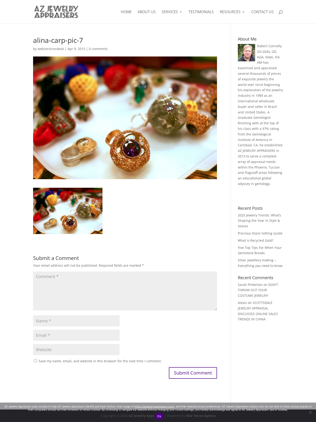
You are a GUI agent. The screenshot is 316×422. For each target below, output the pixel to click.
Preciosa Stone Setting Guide (260, 233)
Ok (159, 416)
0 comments (98, 49)
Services (170, 12)
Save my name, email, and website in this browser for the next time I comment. (100, 361)
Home (126, 12)
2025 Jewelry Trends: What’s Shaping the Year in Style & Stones (259, 220)
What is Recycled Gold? (255, 240)
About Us (147, 12)
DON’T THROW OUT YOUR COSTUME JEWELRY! (258, 290)
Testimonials (201, 12)
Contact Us (262, 12)
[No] (310, 412)
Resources (230, 12)
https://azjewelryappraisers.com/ (154, 406)
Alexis (242, 302)
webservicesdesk (51, 49)
